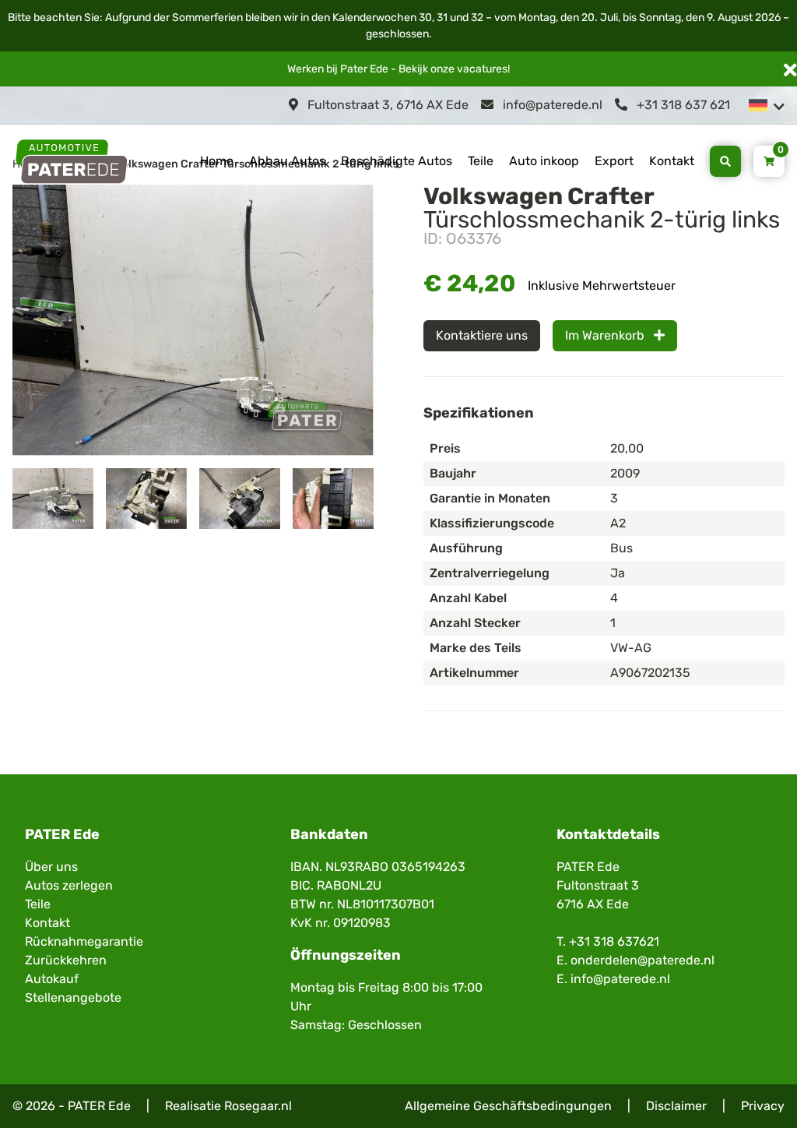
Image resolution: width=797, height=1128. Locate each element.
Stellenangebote (73, 997)
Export (614, 160)
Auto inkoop (544, 160)
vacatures (482, 69)
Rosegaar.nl (258, 1105)
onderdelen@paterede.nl (642, 960)
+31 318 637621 (614, 941)
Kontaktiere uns (482, 335)
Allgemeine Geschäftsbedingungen (508, 1105)
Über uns (51, 866)
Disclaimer (676, 1105)
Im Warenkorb (606, 335)
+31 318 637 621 (682, 104)
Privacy (763, 1105)
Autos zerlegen (69, 885)
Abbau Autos (287, 160)
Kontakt (671, 160)
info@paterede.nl (551, 104)
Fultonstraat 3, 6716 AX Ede (386, 104)
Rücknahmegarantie (84, 941)
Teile (480, 160)
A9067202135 (650, 672)
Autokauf (52, 978)
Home (216, 160)
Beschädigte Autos (396, 160)
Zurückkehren (66, 960)
